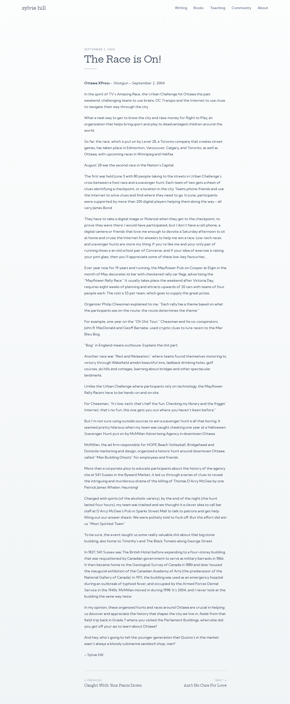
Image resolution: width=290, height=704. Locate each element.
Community (241, 8)
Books (199, 8)
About (263, 8)
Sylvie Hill (34, 8)
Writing (181, 8)
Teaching (217, 8)
